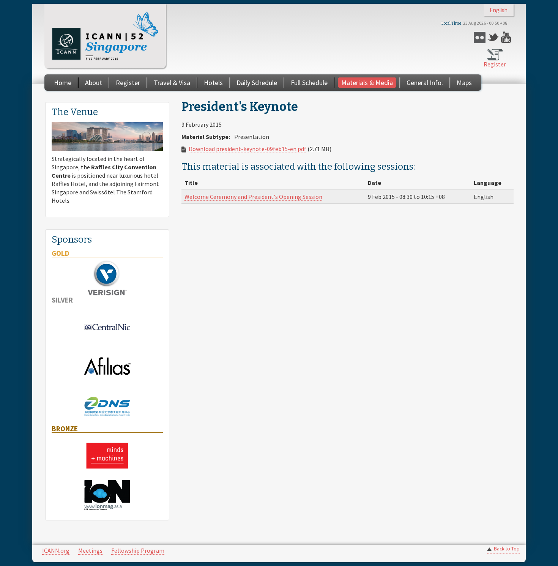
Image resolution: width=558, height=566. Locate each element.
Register (495, 64)
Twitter (493, 37)
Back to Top (507, 549)
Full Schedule (309, 82)
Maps (464, 82)
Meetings (90, 550)
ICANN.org (55, 550)
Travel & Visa (172, 82)
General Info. (425, 82)
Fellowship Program (137, 550)
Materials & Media (367, 82)
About (93, 82)
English (499, 10)
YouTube (507, 37)
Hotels (213, 82)
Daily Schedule (256, 82)
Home (62, 82)
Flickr (479, 37)
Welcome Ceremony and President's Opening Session (253, 196)
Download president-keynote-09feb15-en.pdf (247, 149)
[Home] (105, 36)
